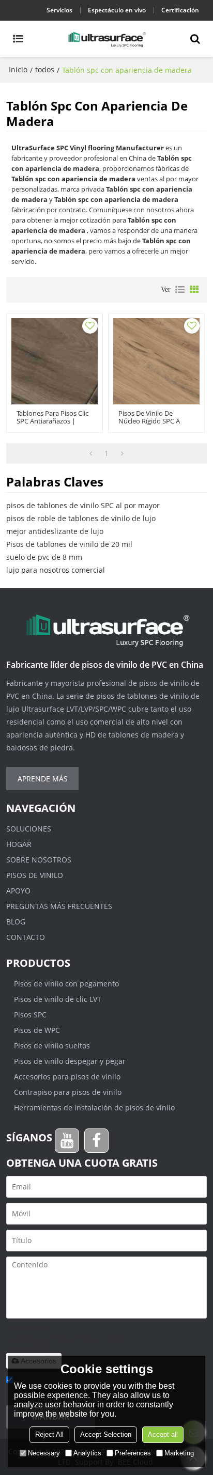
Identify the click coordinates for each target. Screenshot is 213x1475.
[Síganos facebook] (96, 1140)
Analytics (87, 1453)
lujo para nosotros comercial (55, 570)
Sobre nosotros (38, 860)
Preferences (133, 1453)
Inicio (18, 69)
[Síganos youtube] (67, 1140)
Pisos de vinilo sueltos (52, 1045)
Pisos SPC (30, 1014)
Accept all (163, 1434)
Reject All (49, 1434)
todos (44, 69)
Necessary (44, 1453)
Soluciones (28, 829)
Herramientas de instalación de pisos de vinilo (94, 1107)
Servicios (59, 10)
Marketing (179, 1453)
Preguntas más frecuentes (59, 906)
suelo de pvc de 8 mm (44, 557)
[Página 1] (90, 453)
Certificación (180, 10)
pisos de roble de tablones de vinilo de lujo (81, 518)
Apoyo (18, 891)
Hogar (19, 844)
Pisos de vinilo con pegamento (66, 983)
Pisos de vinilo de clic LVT (57, 999)
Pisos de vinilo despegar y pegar (70, 1061)
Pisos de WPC (37, 1030)
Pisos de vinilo (34, 875)
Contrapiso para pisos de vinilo (67, 1092)
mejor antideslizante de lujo (54, 531)
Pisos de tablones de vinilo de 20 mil (69, 544)
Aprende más (43, 778)
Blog (15, 922)
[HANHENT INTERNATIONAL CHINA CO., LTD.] (106, 39)
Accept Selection (105, 1434)
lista (180, 289)
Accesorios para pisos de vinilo (67, 1076)
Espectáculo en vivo (117, 10)
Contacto (25, 937)
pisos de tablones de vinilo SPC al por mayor (83, 505)
